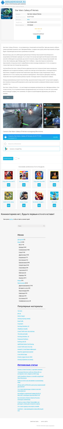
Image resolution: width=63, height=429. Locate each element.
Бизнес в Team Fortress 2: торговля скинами (30, 369)
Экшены (21, 278)
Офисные (21, 295)
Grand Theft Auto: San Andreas (26, 331)
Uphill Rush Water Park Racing (26, 344)
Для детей (21, 239)
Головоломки (23, 249)
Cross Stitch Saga (22, 354)
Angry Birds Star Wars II (9, 181)
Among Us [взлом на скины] (25, 359)
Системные (22, 298)
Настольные (22, 260)
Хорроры (21, 275)
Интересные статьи (28, 365)
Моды (19, 280)
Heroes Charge (24, 202)
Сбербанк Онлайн (23, 328)
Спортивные (22, 267)
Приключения (23, 262)
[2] (37, 28)
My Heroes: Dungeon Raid (39, 202)
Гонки (20, 252)
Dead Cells (20, 321)
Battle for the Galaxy (8, 202)
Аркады (21, 247)
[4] (40, 28)
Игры (19, 242)
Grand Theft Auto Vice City (25, 346)
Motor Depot (21, 316)
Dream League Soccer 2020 (25, 357)
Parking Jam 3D (22, 341)
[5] (41, 28)
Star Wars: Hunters (24, 181)
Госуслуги (20, 323)
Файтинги (21, 272)
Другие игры (22, 255)
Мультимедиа (23, 290)
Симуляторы (22, 265)
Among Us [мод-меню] (24, 318)
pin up (19, 313)
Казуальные (22, 257)
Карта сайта (44, 421)
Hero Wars (54, 202)
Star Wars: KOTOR (54, 181)
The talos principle (23, 334)
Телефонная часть (24, 301)
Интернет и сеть (23, 288)
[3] (38, 28)
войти (11, 219)
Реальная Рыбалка (23, 339)
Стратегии (22, 270)
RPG (28, 19)
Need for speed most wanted (25, 352)
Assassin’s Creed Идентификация (27, 349)
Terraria (20, 311)
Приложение (21, 283)
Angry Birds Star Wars (39, 181)
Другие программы (24, 285)
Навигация (22, 293)
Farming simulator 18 (23, 336)
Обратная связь (34, 421)
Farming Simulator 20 (23, 326)
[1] (35, 28)
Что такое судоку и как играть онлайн (28, 406)
